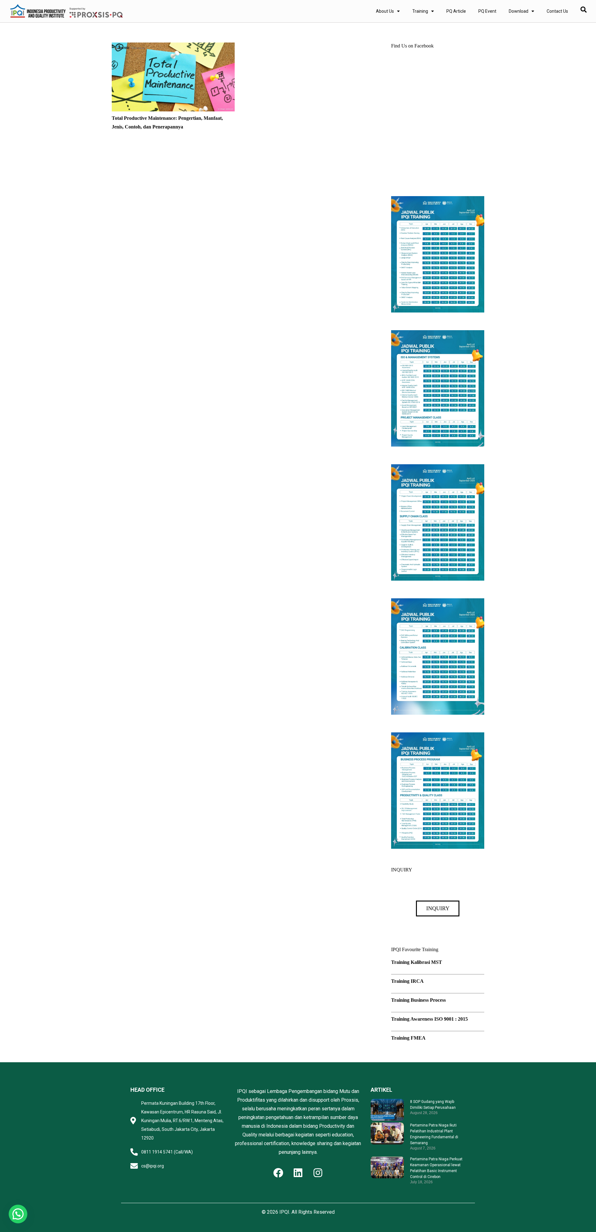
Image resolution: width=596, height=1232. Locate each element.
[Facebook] (278, 1173)
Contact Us (557, 11)
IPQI (284, 1212)
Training (420, 11)
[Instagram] (318, 1173)
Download (518, 11)
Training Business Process (418, 1000)
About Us (385, 11)
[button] (18, 1214)
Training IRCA (407, 981)
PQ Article (456, 11)
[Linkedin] (298, 1173)
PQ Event (487, 11)
